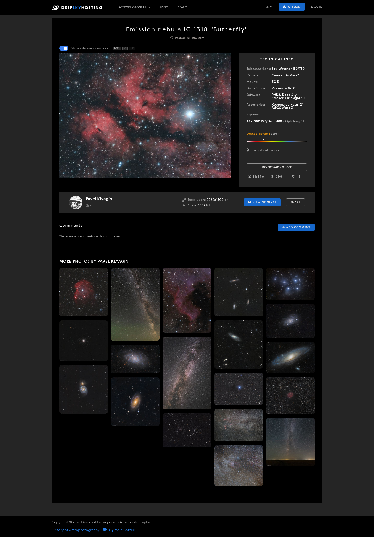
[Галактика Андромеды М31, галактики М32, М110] (290, 357)
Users (164, 7)
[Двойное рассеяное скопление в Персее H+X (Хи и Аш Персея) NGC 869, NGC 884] (187, 430)
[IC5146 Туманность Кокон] (290, 395)
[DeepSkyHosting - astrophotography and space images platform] (81, 7)
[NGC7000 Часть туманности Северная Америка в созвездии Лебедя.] (187, 300)
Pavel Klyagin (99, 199)
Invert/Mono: (277, 167)
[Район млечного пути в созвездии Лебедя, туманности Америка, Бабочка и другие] (238, 465)
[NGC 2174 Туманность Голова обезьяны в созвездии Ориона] (83, 292)
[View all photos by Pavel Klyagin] (75, 202)
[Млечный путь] (187, 373)
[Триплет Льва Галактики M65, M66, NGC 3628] (238, 292)
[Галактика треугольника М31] (290, 321)
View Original (263, 202)
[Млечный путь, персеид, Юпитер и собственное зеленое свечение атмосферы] (135, 304)
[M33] (135, 359)
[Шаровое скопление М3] (83, 340)
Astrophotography (134, 7)
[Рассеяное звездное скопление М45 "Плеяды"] (290, 284)
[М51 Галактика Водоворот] (83, 389)
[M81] (135, 401)
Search (183, 7)
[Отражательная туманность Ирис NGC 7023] (238, 389)
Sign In (316, 6)
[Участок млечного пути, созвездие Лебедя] (238, 425)
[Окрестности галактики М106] (238, 344)
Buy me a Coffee (121, 530)
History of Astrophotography (76, 530)
